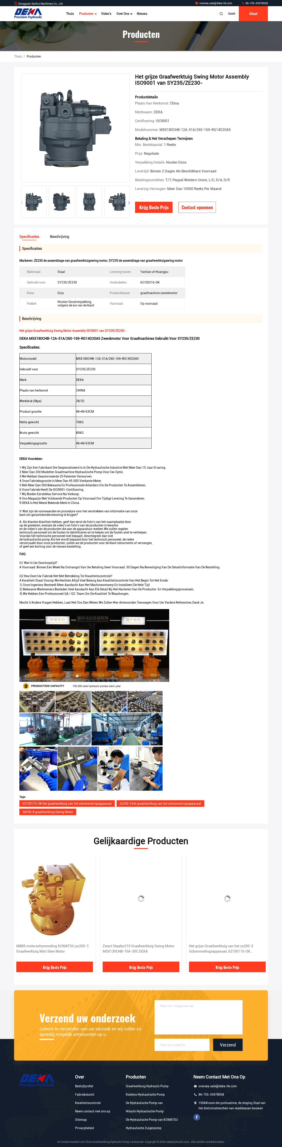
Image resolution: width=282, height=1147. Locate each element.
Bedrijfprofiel (84, 1086)
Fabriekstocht (84, 1094)
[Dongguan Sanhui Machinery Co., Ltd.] (28, 13)
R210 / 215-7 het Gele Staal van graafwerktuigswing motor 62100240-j (219, 948)
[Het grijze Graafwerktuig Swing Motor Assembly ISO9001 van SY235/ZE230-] (75, 128)
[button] (129, 203)
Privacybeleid (84, 1128)
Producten (86, 13)
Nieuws (142, 13)
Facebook (196, 1117)
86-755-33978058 (256, 3)
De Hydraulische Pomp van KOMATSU (152, 1119)
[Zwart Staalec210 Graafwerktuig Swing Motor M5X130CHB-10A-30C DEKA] (54, 899)
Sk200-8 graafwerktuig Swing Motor (47, 812)
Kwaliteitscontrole (88, 1103)
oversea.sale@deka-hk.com (216, 3)
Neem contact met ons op (92, 1111)
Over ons (123, 13)
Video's (106, 13)
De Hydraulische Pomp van (144, 1103)
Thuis (70, 13)
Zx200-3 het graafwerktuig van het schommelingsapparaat (160, 803)
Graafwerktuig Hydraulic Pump (147, 1086)
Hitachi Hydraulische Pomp (145, 1111)
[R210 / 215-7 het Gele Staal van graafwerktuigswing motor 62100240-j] (227, 899)
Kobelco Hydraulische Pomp (145, 1094)
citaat (253, 13)
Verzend (228, 1044)
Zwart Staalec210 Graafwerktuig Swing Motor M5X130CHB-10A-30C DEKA (52, 948)
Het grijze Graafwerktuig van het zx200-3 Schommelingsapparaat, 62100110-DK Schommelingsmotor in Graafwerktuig (135, 949)
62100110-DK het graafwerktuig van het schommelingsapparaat (67, 803)
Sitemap (81, 1119)
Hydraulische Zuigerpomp (143, 1128)
